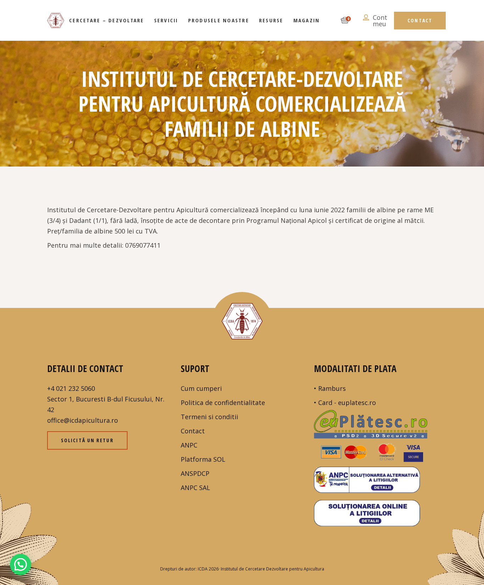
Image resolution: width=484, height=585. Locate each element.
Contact (193, 431)
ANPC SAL (195, 487)
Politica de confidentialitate (223, 402)
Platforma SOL (203, 459)
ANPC (189, 445)
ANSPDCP (195, 473)
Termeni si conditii (209, 416)
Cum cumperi (201, 388)
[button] (20, 564)
